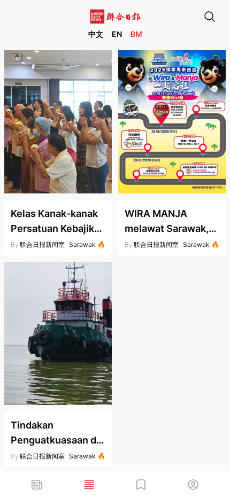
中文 (95, 33)
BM (136, 33)
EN (117, 33)
